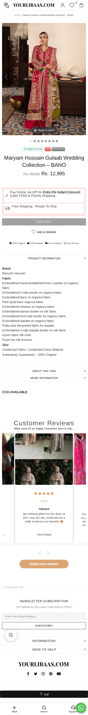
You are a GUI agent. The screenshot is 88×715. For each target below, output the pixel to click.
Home (17, 15)
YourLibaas (34, 5)
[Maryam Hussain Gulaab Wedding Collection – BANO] (31, 141)
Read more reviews (44, 564)
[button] (41, 553)
